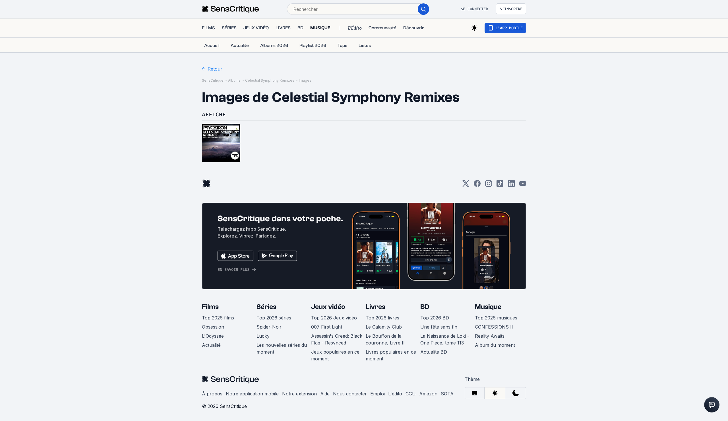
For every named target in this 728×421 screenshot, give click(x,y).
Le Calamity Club (384, 327)
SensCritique (213, 80)
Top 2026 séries (274, 318)
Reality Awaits (489, 336)
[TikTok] (500, 185)
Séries (266, 307)
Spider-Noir (269, 327)
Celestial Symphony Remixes (269, 80)
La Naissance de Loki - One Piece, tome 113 (444, 339)
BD (424, 307)
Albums (234, 80)
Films (210, 307)
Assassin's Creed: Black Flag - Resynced (336, 339)
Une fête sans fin (438, 327)
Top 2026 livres (382, 318)
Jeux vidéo (328, 307)
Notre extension (299, 394)
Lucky (263, 336)
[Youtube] (522, 185)
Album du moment (495, 345)
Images (305, 80)
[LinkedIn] (511, 185)
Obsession (213, 327)
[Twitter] (465, 185)
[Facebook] (477, 185)
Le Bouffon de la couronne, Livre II (385, 339)
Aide (325, 394)
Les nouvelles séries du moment (282, 348)
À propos (212, 394)
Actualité (211, 345)
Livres (375, 307)
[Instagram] (488, 185)
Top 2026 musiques (496, 318)
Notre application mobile (252, 394)
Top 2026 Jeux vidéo (334, 318)
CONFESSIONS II (494, 327)
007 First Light (326, 327)
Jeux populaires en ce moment (335, 355)
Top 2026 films (218, 318)
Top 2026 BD (434, 318)
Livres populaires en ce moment (391, 355)
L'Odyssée (213, 336)
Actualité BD (433, 352)
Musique (488, 307)
